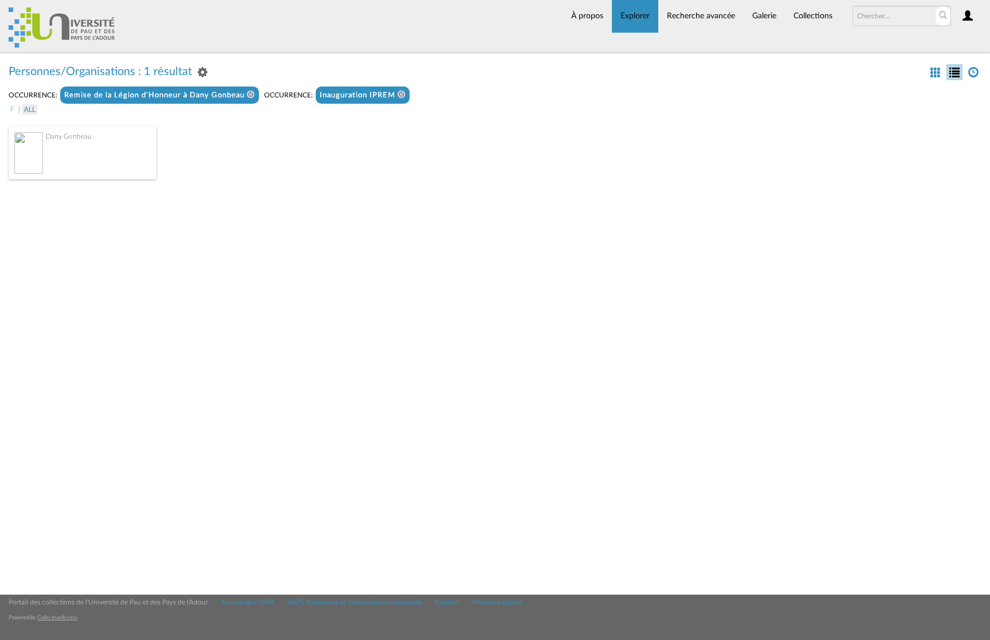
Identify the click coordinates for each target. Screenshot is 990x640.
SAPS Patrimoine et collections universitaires (355, 602)
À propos (587, 16)
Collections (812, 16)
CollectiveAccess (57, 618)
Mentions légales (497, 602)
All (30, 109)
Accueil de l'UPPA (247, 602)
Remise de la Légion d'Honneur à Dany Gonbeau (155, 95)
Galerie (764, 16)
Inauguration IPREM (359, 95)
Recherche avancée (701, 16)
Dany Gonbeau (69, 136)
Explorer (635, 16)
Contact (447, 602)
